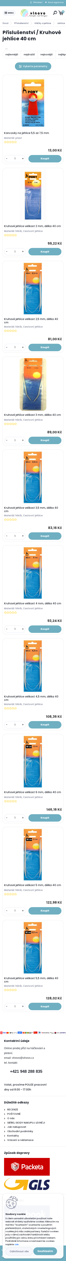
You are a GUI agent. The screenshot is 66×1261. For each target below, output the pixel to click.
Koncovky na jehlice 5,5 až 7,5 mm (26, 133)
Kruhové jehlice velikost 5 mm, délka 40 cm (32, 885)
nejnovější (46, 54)
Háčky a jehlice (43, 23)
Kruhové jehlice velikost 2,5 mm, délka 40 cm (31, 320)
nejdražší (29, 54)
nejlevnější (11, 54)
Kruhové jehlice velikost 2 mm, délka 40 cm (32, 226)
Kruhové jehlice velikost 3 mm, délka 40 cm (32, 415)
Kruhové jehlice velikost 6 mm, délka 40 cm (32, 792)
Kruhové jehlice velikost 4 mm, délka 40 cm (32, 603)
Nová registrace (55, 2)
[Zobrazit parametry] (33, 66)
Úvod (5, 23)
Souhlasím (45, 1251)
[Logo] (33, 13)
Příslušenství (21, 23)
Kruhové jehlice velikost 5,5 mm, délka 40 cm (31, 980)
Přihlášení (37, 2)
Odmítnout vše (19, 1251)
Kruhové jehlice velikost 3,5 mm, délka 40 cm (31, 509)
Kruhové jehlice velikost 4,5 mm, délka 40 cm (31, 698)
